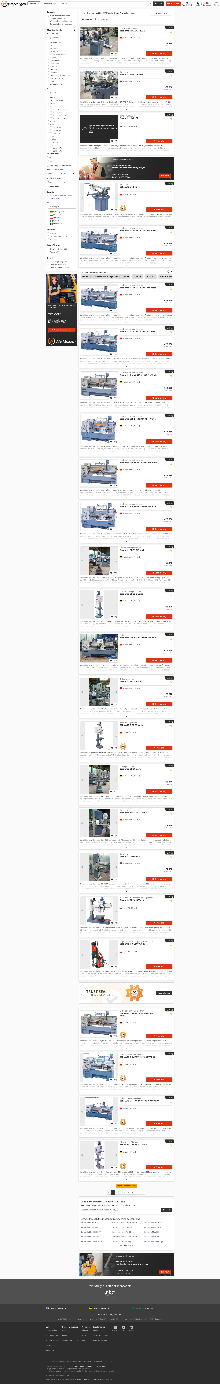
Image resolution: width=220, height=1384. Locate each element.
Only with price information (60, 166)
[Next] (116, 41)
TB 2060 (57, 133)
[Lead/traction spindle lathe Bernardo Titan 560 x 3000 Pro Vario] (99, 342)
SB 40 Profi (58, 148)
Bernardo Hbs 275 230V (122, 1227)
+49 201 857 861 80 (59, 1308)
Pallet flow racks (156, 1319)
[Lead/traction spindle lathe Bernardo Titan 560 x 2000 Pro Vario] (99, 298)
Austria (57, 217)
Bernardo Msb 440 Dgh (153, 1241)
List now (165, 175)
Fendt (53, 66)
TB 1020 (57, 127)
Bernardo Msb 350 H (152, 1232)
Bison (53, 81)
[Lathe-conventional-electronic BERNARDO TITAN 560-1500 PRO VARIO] (99, 1111)
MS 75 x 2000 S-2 (60, 118)
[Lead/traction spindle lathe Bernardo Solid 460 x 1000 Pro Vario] (99, 429)
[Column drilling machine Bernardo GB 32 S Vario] (99, 604)
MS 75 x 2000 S (59, 109)
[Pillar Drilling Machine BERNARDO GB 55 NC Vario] (99, 1155)
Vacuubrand (56, 84)
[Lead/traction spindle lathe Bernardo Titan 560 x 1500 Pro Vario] (99, 241)
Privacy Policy (82, 1379)
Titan (53, 121)
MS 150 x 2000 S (60, 112)
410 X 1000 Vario (57, 100)
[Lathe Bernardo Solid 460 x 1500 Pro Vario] (99, 648)
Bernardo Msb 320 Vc (152, 1222)
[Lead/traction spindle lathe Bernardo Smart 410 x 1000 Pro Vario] (99, 473)
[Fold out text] (126, 65)
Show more (127, 1245)
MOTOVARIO (56, 78)
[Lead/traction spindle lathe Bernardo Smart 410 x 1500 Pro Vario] (99, 386)
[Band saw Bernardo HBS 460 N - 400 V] (99, 823)
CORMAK (55, 60)
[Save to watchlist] (170, 31)
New (53, 233)
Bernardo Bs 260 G (89, 1222)
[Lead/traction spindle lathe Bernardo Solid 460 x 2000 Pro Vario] (99, 517)
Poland (57, 214)
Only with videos (58, 264)
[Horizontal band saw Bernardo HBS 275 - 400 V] (99, 41)
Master (54, 142)
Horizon (54, 63)
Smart (53, 136)
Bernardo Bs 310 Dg (89, 1227)
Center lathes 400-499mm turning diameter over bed (105, 276)
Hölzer (54, 72)
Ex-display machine (58, 236)
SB (52, 145)
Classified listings (58, 249)
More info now (163, 993)
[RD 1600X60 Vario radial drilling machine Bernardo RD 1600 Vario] (99, 911)
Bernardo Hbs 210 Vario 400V (124, 1222)
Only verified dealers (60, 267)
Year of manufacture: (55, 169)
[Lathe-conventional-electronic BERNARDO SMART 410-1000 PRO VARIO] (99, 1024)
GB (52, 103)
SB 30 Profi (58, 151)
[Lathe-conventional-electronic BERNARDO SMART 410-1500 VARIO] (99, 1067)
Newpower (55, 69)
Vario (53, 48)
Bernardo (55, 42)
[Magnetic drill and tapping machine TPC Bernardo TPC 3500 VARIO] (99, 954)
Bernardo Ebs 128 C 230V (91, 1241)
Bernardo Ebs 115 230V (91, 1232)
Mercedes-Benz (58, 54)
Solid (53, 139)
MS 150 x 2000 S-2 (61, 115)
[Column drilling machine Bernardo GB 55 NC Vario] (99, 561)
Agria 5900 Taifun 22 (65, 1319)
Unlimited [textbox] (54, 206)
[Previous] (82, 41)
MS (52, 106)
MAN (53, 57)
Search (159, 3)
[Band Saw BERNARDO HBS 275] (99, 197)
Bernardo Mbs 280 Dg (121, 1241)
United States (59, 197)
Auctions (54, 252)
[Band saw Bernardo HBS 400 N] (99, 867)
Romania (57, 223)
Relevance (162, 13)
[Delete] (150, 3)
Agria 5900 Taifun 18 (138, 1319)
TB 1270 (57, 130)
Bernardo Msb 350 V (152, 1236)
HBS (52, 45)
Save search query (127, 1185)
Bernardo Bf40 (166, 276)
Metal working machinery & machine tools (60, 17)
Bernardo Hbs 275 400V (122, 1232)
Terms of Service (95, 1379)
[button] (216, 3)
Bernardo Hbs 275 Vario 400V (124, 1236)
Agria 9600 (81, 1319)
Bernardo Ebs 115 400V (91, 1236)
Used (53, 239)
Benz (54, 51)
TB (52, 124)
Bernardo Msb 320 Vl (152, 1227)
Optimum (137, 276)
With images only (58, 262)
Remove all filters (103, 19)
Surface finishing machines (61, 24)
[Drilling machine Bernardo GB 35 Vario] (99, 692)
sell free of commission (61, 330)
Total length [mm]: (54, 178)
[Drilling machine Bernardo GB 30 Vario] (99, 779)
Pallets (124, 1319)
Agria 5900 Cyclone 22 (97, 1319)
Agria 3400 (114, 1319)
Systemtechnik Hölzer (60, 75)
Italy (56, 220)
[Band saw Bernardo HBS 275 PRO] (99, 85)
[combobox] (62, 207)
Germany (58, 212)
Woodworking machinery (61, 21)
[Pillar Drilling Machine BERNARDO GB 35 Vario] (99, 736)
